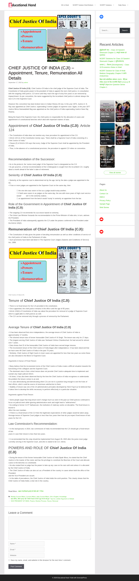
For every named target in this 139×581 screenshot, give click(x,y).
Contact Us (104, 194)
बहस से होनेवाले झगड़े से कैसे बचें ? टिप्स (30, 491)
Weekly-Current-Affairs (18, 496)
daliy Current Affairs (43, 496)
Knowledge (63, 496)
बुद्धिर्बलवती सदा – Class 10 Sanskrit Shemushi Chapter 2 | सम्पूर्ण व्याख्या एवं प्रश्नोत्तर (113, 52)
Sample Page (105, 204)
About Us (103, 190)
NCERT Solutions (106, 5)
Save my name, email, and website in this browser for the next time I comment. (41, 560)
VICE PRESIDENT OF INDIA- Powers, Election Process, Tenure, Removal (34, 501)
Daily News (122, 5)
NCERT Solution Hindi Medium (83, 5)
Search (125, 30)
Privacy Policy (105, 200)
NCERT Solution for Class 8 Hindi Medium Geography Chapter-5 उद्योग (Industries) (113, 73)
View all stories (115, 173)
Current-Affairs (31, 496)
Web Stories (104, 207)
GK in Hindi (65, 5)
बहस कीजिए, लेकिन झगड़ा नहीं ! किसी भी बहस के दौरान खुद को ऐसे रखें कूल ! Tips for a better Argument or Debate (42, 499)
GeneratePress (82, 578)
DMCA (102, 197)
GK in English (54, 496)
